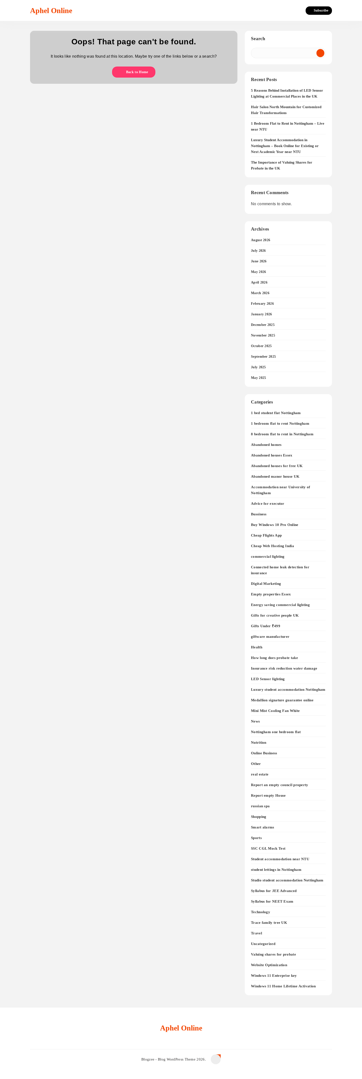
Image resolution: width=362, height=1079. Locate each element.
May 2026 (258, 272)
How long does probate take (274, 658)
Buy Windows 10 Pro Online (274, 525)
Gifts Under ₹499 (265, 626)
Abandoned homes (266, 444)
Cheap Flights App (266, 535)
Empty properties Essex (271, 594)
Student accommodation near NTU (280, 859)
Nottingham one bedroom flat (276, 732)
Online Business (264, 753)
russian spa (260, 806)
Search (258, 38)
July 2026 (258, 251)
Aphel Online (51, 10)
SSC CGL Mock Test (268, 848)
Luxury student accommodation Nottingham (288, 689)
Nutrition (258, 742)
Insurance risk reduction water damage (284, 668)
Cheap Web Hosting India (272, 546)
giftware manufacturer (270, 636)
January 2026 (261, 314)
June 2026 (259, 261)
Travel (256, 933)
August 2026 (260, 240)
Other (256, 763)
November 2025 (263, 335)
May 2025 (258, 378)
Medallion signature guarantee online (282, 700)
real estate (259, 774)
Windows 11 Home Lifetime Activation (283, 986)
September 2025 (263, 356)
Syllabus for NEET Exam (272, 901)
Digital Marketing (266, 583)
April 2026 (259, 282)
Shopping (258, 816)
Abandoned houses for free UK (277, 466)
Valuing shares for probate (273, 954)
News (255, 721)
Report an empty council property (279, 785)
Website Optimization (269, 965)
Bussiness (259, 514)
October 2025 (261, 346)
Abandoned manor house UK (275, 476)
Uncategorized (263, 944)
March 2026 (260, 293)
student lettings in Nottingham (276, 869)
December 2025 (263, 325)
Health (256, 647)
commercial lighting (268, 556)
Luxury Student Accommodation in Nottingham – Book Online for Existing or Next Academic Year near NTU (285, 146)
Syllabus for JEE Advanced (274, 891)
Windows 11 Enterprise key (274, 975)
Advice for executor (267, 503)
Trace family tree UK (269, 922)
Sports (256, 838)
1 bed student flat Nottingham (276, 413)
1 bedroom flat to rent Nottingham (280, 423)
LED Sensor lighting (268, 679)
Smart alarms (262, 827)
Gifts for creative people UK (275, 615)
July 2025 (258, 367)
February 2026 (262, 303)
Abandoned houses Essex (272, 455)
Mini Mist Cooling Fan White (275, 710)
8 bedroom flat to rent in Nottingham (282, 434)
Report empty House (268, 795)
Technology (260, 912)
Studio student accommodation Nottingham (287, 880)
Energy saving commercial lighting (280, 605)
